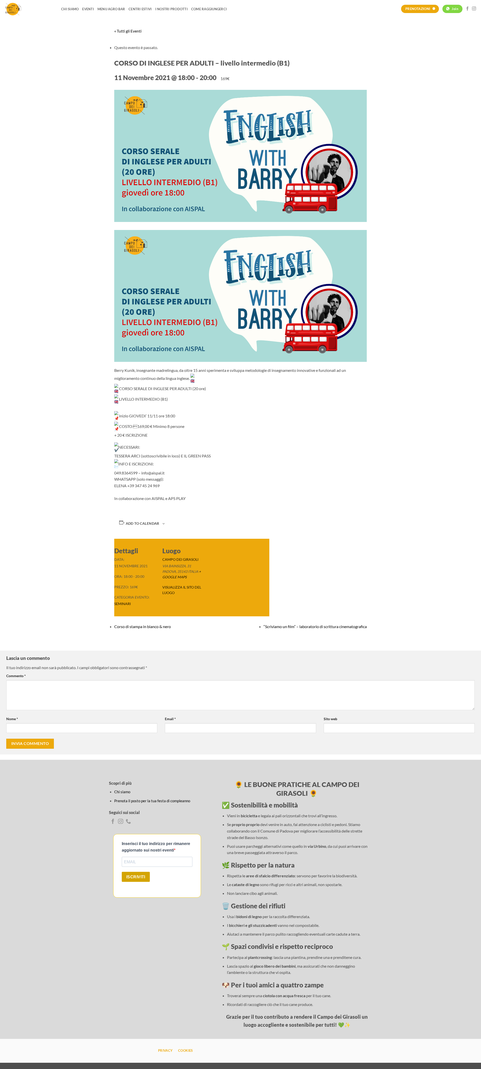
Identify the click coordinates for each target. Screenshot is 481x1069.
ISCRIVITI (135, 877)
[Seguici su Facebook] (467, 9)
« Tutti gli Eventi (128, 31)
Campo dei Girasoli (180, 560)
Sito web (330, 719)
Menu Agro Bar (111, 9)
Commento (16, 676)
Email (170, 719)
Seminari (122, 604)
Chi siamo (70, 9)
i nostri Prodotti (171, 9)
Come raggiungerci (209, 9)
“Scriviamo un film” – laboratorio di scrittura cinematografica (315, 626)
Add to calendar (142, 523)
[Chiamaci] (128, 822)
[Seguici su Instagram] (474, 9)
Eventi (88, 9)
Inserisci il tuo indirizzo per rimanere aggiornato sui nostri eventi (156, 847)
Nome (12, 719)
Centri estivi (140, 9)
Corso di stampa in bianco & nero (142, 626)
